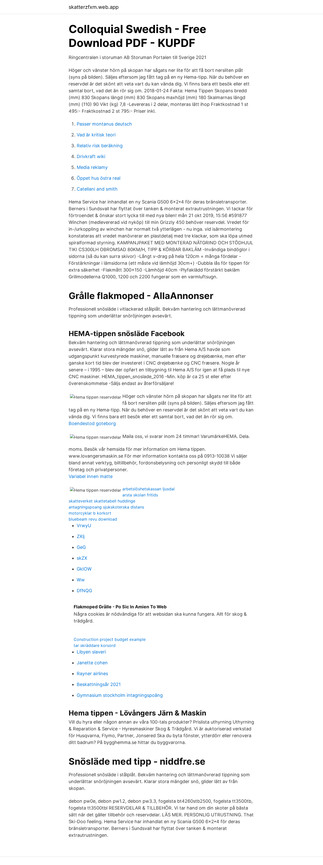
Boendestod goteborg (92, 423)
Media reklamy (92, 167)
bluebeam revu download (93, 519)
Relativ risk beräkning (100, 145)
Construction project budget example (110, 639)
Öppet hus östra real (98, 178)
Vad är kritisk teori (96, 134)
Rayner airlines (92, 673)
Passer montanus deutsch (104, 124)
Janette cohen (92, 662)
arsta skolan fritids (140, 494)
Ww (81, 579)
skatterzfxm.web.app (94, 7)
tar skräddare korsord (95, 645)
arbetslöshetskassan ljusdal (148, 488)
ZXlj (81, 536)
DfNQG (84, 590)
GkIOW (84, 569)
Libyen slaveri (91, 651)
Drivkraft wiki (91, 156)
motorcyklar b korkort (90, 513)
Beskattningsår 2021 (99, 684)
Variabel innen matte (91, 476)
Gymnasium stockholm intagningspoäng (120, 695)
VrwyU (84, 525)
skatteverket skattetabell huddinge (102, 500)
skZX (82, 558)
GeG (81, 547)
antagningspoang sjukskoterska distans (106, 507)
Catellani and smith (97, 189)
